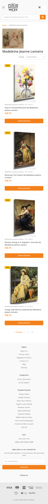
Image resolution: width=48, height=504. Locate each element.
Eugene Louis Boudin (24, 404)
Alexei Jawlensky (24, 411)
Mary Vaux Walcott (24, 401)
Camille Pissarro (24, 397)
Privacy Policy (24, 354)
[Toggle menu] (3, 7)
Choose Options (24, 121)
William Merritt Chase (24, 417)
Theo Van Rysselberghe (24, 420)
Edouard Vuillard (24, 414)
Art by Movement (24, 379)
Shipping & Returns (24, 357)
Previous (19, 332)
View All (24, 427)
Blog (24, 364)
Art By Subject (24, 382)
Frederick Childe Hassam (24, 424)
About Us (24, 351)
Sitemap (24, 367)
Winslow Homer (24, 407)
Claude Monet (24, 394)
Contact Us (24, 361)
